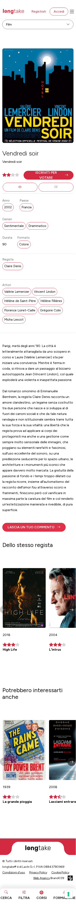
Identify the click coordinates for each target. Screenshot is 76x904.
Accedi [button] (59, 11)
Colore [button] (24, 244)
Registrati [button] (38, 11)
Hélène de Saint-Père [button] (20, 301)
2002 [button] (8, 207)
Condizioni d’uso (13, 872)
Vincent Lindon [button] (44, 292)
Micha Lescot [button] (14, 319)
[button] (48, 175)
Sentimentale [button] (14, 226)
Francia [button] (26, 207)
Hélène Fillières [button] (51, 301)
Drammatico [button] (37, 226)
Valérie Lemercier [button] (16, 292)
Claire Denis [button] (12, 266)
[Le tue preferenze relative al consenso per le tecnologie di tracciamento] (68, 894)
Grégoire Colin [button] (50, 310)
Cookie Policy (60, 872)
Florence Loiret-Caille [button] (19, 310)
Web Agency (41, 878)
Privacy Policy (38, 872)
